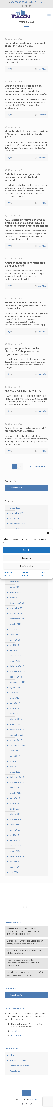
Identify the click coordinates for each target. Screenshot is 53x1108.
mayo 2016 (15, 798)
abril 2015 (14, 835)
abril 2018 (14, 708)
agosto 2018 (15, 687)
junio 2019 (14, 634)
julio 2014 (14, 872)
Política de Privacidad (25, 573)
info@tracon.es (38, 2)
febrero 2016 (16, 814)
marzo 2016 (15, 809)
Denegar (26, 558)
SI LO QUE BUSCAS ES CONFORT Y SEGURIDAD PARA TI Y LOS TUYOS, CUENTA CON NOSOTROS (23, 931)
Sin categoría (16, 488)
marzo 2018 (15, 714)
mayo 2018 (15, 703)
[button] (48, 533)
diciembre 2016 (17, 777)
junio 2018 (14, 698)
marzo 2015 (15, 840)
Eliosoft (33, 1099)
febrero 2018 (16, 719)
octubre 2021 (16, 518)
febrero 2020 (16, 592)
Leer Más (42, 69)
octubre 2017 (16, 740)
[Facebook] (22, 6)
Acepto (26, 550)
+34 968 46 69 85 (19, 2)
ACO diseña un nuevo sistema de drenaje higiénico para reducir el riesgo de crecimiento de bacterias (26, 222)
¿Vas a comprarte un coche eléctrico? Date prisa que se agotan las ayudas (22, 351)
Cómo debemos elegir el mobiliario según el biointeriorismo (25, 951)
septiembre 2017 (17, 745)
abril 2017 (14, 761)
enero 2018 (15, 724)
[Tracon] (29, 14)
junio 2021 (14, 529)
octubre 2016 (16, 787)
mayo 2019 (15, 640)
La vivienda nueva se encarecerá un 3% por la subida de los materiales (25, 973)
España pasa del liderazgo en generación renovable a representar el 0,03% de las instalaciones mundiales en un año (26, 90)
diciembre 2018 (17, 666)
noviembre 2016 (17, 782)
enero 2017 (15, 772)
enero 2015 (15, 851)
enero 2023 (15, 508)
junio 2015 (14, 824)
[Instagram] (30, 6)
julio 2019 (14, 629)
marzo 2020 (15, 587)
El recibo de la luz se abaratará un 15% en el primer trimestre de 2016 (26, 134)
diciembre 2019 (17, 603)
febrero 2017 (16, 766)
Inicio (12, 1055)
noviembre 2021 (17, 513)
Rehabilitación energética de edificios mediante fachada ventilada (22, 177)
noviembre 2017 (17, 735)
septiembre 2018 (17, 682)
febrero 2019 (16, 655)
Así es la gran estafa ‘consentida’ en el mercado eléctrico (25, 429)
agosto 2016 (15, 793)
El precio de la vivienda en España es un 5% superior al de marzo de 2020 (25, 942)
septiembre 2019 (17, 619)
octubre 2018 (16, 677)
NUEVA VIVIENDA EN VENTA (23, 391)
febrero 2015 (16, 846)
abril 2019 (14, 645)
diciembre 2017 (17, 729)
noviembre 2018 (17, 671)
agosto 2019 (15, 624)
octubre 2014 (16, 867)
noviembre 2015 (17, 819)
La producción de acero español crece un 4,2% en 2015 (25, 44)
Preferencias (26, 566)
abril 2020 (14, 582)
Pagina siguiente (35, 466)
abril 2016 (14, 803)
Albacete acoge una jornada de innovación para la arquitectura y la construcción (23, 963)
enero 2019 (15, 661)
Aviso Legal (42, 573)
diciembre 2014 (17, 856)
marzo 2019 (15, 650)
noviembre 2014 (17, 861)
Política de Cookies (7, 573)
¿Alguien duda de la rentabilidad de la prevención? (25, 264)
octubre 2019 (16, 613)
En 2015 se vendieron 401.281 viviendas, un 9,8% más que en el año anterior (25, 305)
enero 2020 (15, 597)
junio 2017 (14, 751)
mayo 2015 (15, 830)
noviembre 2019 (17, 608)
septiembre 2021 (17, 523)
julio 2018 (14, 692)
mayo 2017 (15, 756)
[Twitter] (26, 6)
